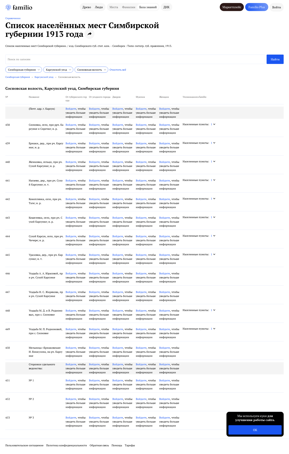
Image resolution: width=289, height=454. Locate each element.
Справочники (13, 18)
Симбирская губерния (17, 77)
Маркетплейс (231, 7)
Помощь (117, 445)
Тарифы (130, 445)
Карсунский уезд (44, 77)
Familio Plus (257, 7)
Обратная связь (99, 445)
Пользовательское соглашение (24, 445)
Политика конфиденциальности (66, 445)
